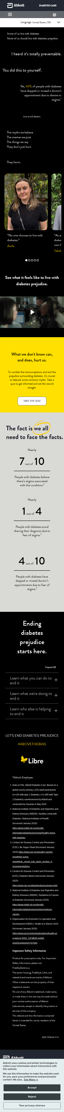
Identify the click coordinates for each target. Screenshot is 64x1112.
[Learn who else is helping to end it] (56, 711)
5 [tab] (38, 260)
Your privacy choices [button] (32, 1105)
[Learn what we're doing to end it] (56, 695)
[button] (32, 401)
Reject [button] (32, 1097)
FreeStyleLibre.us (21, 968)
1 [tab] (26, 260)
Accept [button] (32, 1087)
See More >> (31, 1080)
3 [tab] (32, 260)
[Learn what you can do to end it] (56, 680)
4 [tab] (35, 260)
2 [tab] (29, 260)
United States (41, 22)
